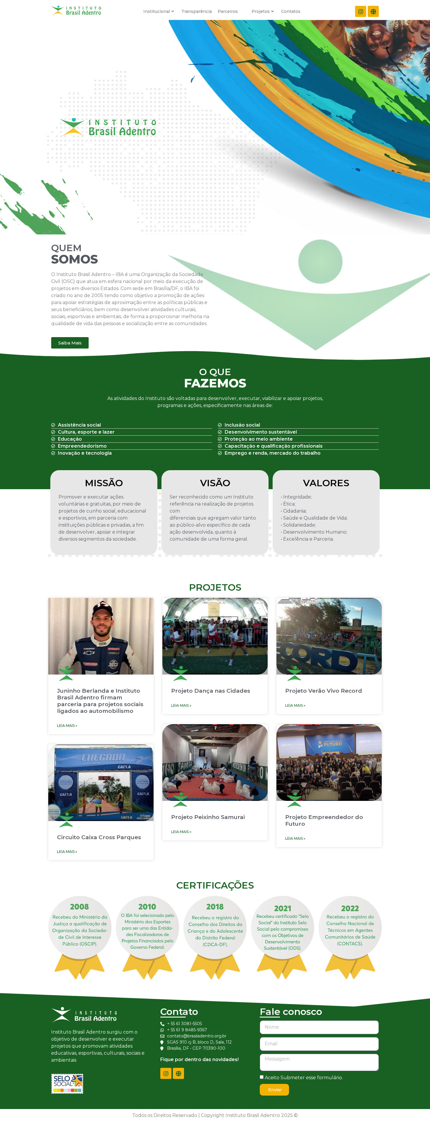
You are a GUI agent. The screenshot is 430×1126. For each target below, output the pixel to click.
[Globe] (373, 11)
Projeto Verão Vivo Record (323, 690)
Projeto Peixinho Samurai (208, 817)
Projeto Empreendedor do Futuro (324, 820)
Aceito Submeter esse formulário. (304, 1077)
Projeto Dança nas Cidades (210, 690)
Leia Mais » (67, 725)
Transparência (196, 11)
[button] (212, 230)
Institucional (156, 11)
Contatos (290, 11)
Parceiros (228, 11)
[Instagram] (360, 11)
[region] (215, 127)
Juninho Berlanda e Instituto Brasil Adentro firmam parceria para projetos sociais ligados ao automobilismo (100, 700)
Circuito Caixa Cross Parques (99, 837)
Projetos (261, 11)
